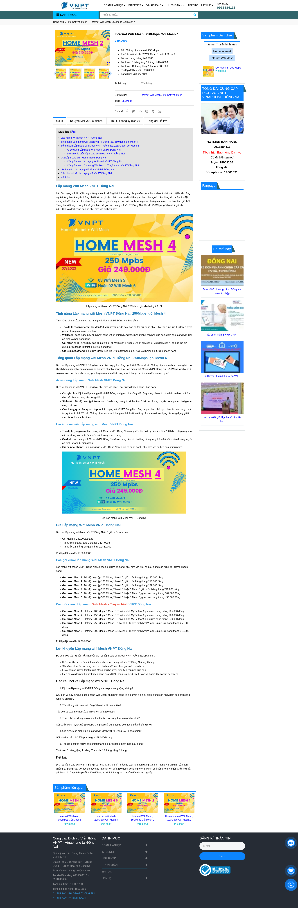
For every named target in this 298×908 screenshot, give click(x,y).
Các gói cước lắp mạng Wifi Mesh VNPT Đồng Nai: (95, 161)
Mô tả (59, 120)
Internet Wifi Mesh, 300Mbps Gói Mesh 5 (69, 818)
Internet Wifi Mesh (77, 22)
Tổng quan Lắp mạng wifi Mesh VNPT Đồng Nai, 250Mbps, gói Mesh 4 (100, 145)
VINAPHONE (154, 5)
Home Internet (222, 51)
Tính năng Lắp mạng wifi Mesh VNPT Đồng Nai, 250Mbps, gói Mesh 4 (99, 141)
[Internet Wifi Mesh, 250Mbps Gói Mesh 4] (75, 5)
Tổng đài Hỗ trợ (157, 120)
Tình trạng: (121, 83)
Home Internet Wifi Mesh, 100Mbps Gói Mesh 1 (179, 818)
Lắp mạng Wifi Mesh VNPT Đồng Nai (81, 137)
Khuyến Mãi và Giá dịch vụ (86, 120)
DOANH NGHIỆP (114, 5)
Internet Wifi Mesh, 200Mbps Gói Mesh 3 (106, 818)
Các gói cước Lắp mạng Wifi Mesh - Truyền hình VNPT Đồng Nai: (103, 165)
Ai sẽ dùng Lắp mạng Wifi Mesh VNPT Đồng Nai (94, 149)
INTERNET (135, 5)
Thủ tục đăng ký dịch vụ (125, 120)
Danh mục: (121, 95)
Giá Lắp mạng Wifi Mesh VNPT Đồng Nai (83, 157)
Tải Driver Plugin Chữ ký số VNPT (222, 376)
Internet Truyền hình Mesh (222, 44)
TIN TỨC (193, 5)
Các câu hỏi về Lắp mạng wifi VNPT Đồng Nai (86, 173)
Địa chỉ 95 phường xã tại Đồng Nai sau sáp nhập (222, 291)
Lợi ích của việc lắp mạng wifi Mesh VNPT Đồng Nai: (96, 153)
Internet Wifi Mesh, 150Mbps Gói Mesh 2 (142, 818)
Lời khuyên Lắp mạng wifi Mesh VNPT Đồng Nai (88, 169)
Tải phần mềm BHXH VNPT (222, 334)
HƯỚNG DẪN (175, 5)
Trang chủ (58, 22)
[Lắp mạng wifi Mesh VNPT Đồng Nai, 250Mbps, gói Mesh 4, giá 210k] (82, 48)
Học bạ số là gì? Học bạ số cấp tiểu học (222, 419)
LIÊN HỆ (206, 5)
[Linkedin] (140, 111)
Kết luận (65, 177)
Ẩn (73, 131)
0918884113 (226, 7)
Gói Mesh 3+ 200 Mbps (228, 67)
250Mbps (127, 101)
